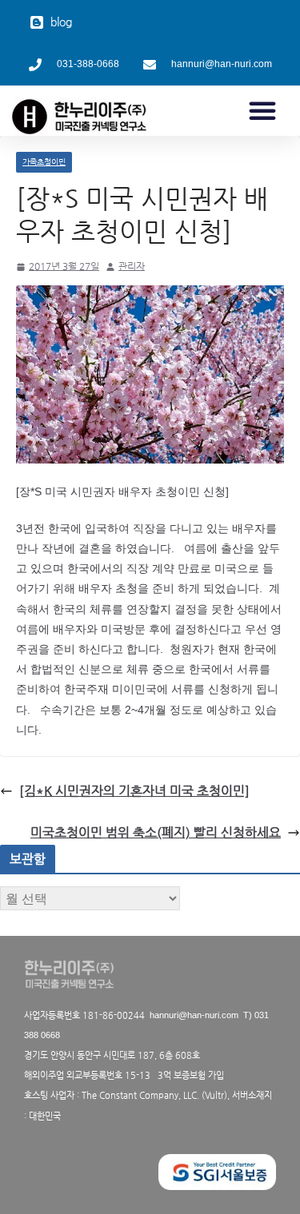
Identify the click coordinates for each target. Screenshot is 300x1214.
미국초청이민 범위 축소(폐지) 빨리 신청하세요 (155, 832)
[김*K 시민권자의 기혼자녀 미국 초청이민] (134, 790)
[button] (262, 110)
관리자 (131, 266)
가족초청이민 (44, 161)
